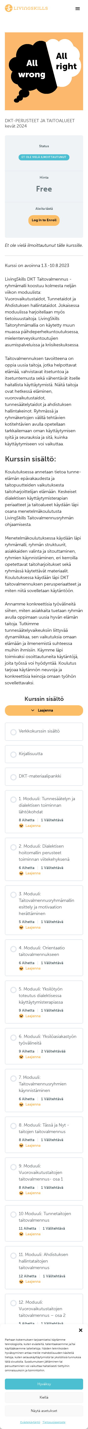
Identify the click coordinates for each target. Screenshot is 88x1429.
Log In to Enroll (44, 220)
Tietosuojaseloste (54, 1422)
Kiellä (44, 1397)
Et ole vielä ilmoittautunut (44, 157)
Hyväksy (44, 1384)
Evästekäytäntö (30, 1422)
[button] (80, 1330)
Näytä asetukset (44, 1411)
